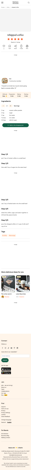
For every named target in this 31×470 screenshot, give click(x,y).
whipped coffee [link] (15, 7)
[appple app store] (15, 369)
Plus (4, 395)
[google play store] (15, 373)
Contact (3, 414)
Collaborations (5, 391)
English (9, 422)
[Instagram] (5, 348)
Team (2, 389)
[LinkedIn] (17, 348)
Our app (3, 393)
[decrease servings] (3, 106)
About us (3, 387)
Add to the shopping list (16, 125)
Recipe (3, 7)
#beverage (12, 235)
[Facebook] (2, 348)
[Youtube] (11, 348)
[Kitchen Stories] (15, 2)
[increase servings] (11, 106)
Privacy (3, 410)
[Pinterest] (14, 348)
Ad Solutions (4, 433)
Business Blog (5, 435)
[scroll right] (29, 283)
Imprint (3, 406)
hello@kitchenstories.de (15, 455)
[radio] (8, 39)
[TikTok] (8, 348)
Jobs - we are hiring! (6, 385)
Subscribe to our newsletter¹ (9, 352)
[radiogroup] (15, 39)
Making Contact (5, 437)
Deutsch (3, 422)
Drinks (8, 7)
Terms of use (4, 408)
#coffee (4, 235)
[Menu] (2, 3)
